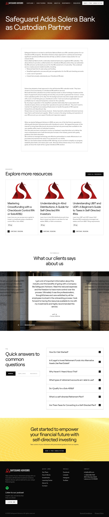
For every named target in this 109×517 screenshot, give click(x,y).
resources (76, 3)
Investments (46, 477)
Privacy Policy (99, 513)
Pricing (49, 3)
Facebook (66, 472)
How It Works (41, 3)
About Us (57, 3)
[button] (30, 3)
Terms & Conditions (86, 513)
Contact (44, 486)
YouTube (65, 480)
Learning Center (47, 480)
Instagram (66, 477)
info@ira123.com (89, 472)
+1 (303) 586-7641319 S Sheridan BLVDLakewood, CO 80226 (91, 477)
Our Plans (45, 472)
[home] (14, 3)
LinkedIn (65, 475)
